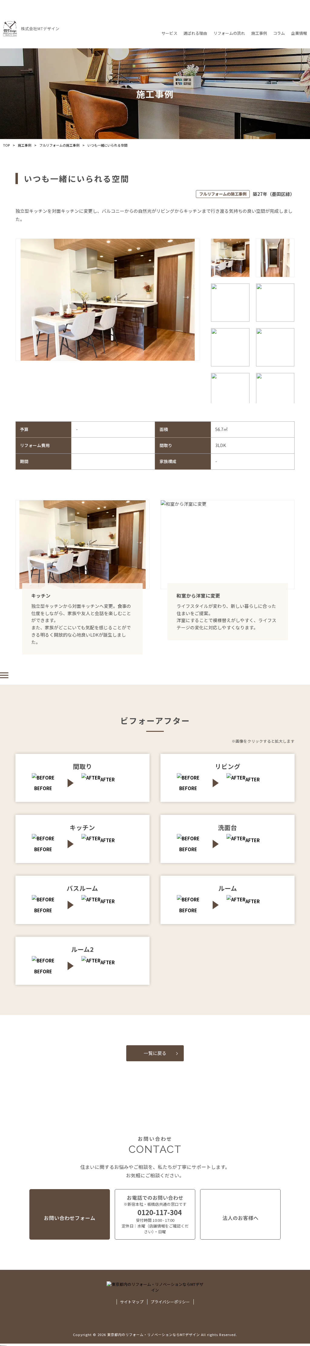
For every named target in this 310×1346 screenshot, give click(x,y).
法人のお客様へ (241, 1217)
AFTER (108, 779)
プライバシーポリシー (170, 1302)
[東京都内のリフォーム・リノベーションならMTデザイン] (31, 29)
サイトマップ (131, 1302)
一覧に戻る (155, 1053)
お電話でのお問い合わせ (155, 1214)
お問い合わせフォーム (69, 1217)
